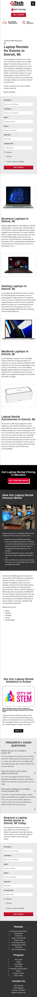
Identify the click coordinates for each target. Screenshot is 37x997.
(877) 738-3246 (20, 9)
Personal (8, 156)
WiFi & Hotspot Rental (18, 949)
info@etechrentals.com (18, 992)
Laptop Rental (18, 933)
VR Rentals (18, 947)
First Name (8, 100)
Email (6, 117)
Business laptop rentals (8, 225)
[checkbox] (4, 161)
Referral (18, 971)
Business (9, 152)
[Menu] (33, 3)
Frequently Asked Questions (18, 968)
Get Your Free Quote (18, 480)
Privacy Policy (18, 975)
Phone (6, 126)
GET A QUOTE (18, 15)
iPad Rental (18, 936)
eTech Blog (18, 966)
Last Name (8, 109)
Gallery (18, 962)
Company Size (8, 143)
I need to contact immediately (15, 161)
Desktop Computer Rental (18, 931)
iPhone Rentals (18, 940)
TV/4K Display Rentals (18, 942)
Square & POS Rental (18, 938)
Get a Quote (18, 959)
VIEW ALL (18, 731)
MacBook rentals (6, 370)
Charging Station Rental (18, 945)
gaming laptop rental (13, 309)
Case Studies (18, 964)
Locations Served (18, 973)
